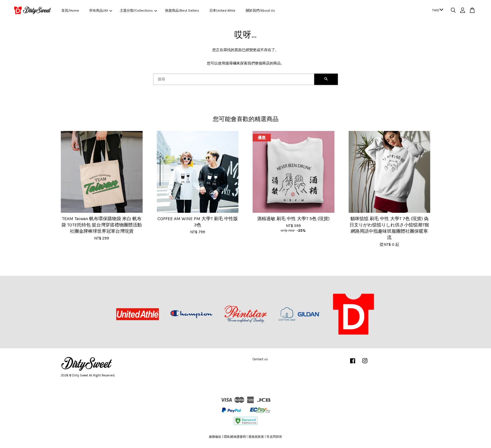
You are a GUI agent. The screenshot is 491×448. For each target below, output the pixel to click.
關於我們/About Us (260, 10)
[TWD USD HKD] (437, 10)
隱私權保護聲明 (235, 437)
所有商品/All (98, 10)
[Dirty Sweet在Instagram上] (365, 364)
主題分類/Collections (136, 10)
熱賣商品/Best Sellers (182, 10)
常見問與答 (274, 437)
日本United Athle (222, 10)
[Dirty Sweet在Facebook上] (353, 364)
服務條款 (215, 437)
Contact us (260, 359)
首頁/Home (70, 10)
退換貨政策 (256, 437)
